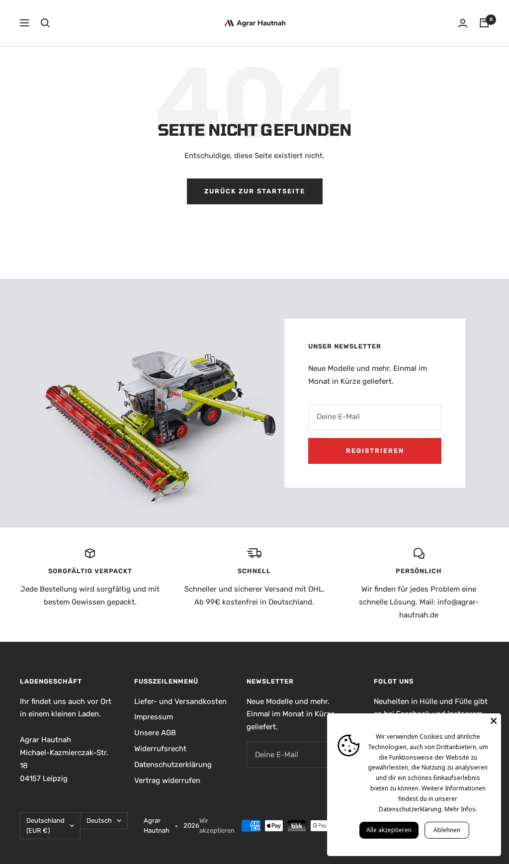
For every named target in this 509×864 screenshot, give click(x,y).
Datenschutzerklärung (173, 764)
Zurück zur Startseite (254, 191)
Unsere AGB (155, 732)
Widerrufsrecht (160, 748)
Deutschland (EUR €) (45, 825)
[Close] (494, 721)
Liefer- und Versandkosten (180, 701)
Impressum (153, 716)
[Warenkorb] (484, 22)
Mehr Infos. (460, 809)
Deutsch (99, 820)
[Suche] (45, 22)
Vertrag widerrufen (167, 780)
